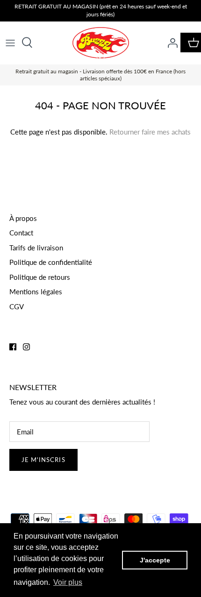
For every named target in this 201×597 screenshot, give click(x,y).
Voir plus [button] (67, 582)
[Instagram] (26, 346)
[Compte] (170, 42)
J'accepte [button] (155, 560)
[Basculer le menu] (10, 42)
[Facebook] (12, 346)
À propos (23, 218)
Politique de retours (39, 277)
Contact (21, 232)
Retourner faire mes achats (150, 132)
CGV (16, 306)
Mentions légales (35, 291)
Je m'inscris (43, 459)
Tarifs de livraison (36, 247)
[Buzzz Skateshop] (101, 43)
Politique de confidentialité (50, 262)
